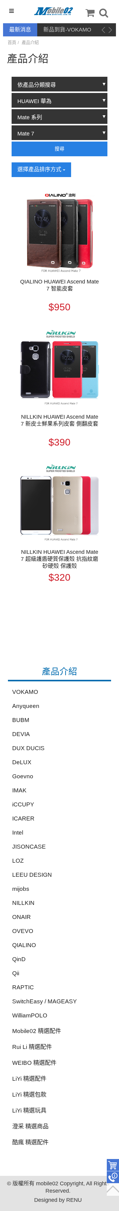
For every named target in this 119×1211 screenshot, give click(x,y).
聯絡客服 (113, 1177)
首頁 (12, 42)
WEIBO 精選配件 (34, 1063)
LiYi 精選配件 (29, 1079)
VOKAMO (25, 692)
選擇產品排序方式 (40, 169)
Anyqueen (25, 706)
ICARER (23, 818)
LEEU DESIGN (32, 875)
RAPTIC (23, 987)
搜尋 (59, 148)
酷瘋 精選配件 (30, 1142)
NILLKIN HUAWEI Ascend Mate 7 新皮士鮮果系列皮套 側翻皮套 (59, 420)
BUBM (20, 720)
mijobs (20, 889)
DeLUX (21, 762)
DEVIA (21, 734)
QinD (19, 959)
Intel (17, 832)
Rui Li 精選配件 (32, 1047)
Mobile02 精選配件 (36, 1031)
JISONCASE (29, 846)
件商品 (113, 1165)
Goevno (22, 776)
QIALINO (24, 945)
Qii (15, 973)
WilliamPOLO (29, 1015)
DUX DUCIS (28, 748)
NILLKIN (23, 903)
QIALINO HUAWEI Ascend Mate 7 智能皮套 (59, 285)
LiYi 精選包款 (29, 1094)
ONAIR (21, 917)
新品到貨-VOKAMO (67, 30)
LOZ (18, 860)
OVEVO (22, 931)
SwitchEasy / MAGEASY (44, 1001)
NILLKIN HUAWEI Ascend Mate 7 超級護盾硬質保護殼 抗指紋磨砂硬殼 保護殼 (59, 559)
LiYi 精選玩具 (29, 1110)
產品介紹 (30, 42)
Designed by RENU (58, 1200)
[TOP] (113, 1189)
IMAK (19, 790)
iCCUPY (23, 804)
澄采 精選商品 (30, 1126)
